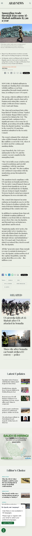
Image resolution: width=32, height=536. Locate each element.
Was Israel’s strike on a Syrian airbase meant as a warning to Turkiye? (10, 495)
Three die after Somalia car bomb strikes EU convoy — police (15, 351)
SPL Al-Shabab (8, 283)
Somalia (10, 280)
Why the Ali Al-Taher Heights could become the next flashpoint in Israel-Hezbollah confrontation (10, 482)
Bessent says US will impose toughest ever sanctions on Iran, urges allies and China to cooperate (10, 400)
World (4, 502)
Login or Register (8, 523)
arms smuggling (21, 283)
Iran (18, 280)
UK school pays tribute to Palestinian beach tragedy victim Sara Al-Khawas (10, 420)
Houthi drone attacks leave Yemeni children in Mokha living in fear (10, 390)
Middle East (5, 476)
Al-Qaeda (6, 287)
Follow (27, 73)
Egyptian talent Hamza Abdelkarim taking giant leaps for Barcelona (10, 381)
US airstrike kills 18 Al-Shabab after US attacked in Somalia (15, 320)
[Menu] (2, 3)
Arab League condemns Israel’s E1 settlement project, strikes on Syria (10, 410)
